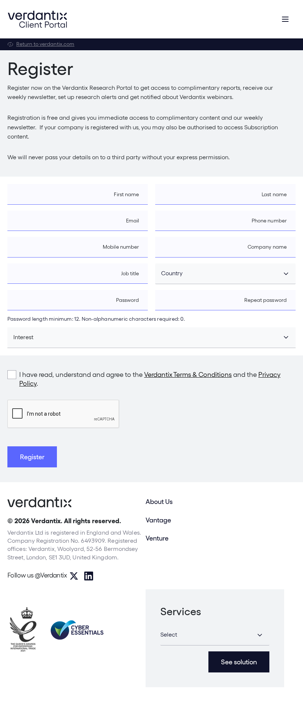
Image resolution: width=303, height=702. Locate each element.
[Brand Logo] (37, 19)
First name (126, 194)
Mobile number (121, 247)
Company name (267, 247)
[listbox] (214, 635)
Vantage (158, 520)
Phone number (269, 221)
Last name (274, 194)
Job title (130, 273)
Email (132, 221)
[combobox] (225, 273)
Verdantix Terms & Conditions (188, 374)
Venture (157, 538)
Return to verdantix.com (45, 44)
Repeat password (265, 300)
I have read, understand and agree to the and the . (149, 379)
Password (127, 300)
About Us (159, 501)
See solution (239, 662)
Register (32, 457)
